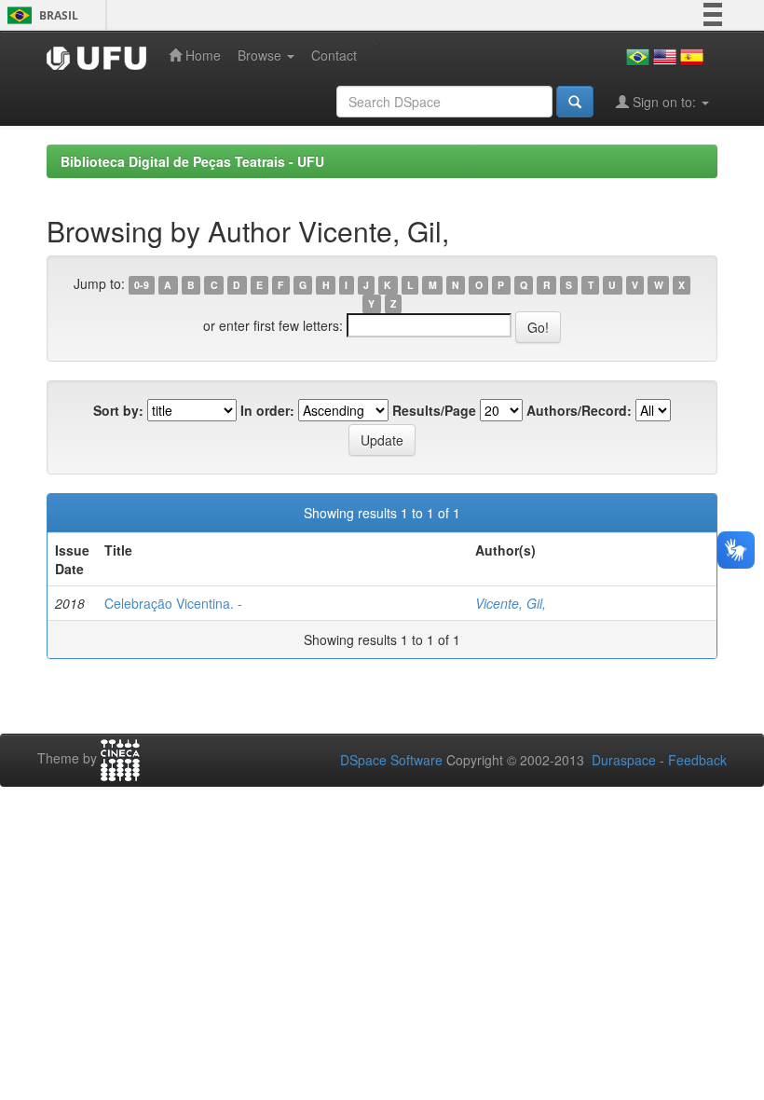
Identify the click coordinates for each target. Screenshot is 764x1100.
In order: (267, 410)
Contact (334, 55)
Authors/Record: (579, 410)
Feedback (697, 759)
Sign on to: (664, 101)
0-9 (141, 285)
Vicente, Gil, (510, 603)
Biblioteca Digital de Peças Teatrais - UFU (192, 161)
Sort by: (118, 410)
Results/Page (434, 410)
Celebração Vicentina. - (173, 603)
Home (201, 55)
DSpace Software (391, 759)
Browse (261, 55)
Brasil (39, 15)
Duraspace (624, 759)
